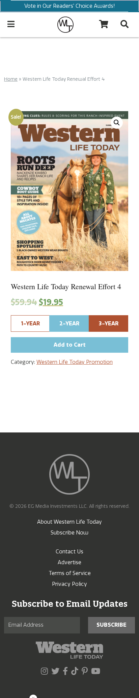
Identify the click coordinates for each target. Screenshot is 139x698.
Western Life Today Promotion (74, 362)
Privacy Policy (69, 584)
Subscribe (111, 625)
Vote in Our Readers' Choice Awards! (69, 6)
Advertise (69, 562)
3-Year (108, 323)
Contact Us (69, 551)
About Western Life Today (69, 522)
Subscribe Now (69, 532)
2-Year (69, 323)
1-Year (30, 323)
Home (11, 79)
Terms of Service (70, 573)
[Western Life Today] (65, 25)
